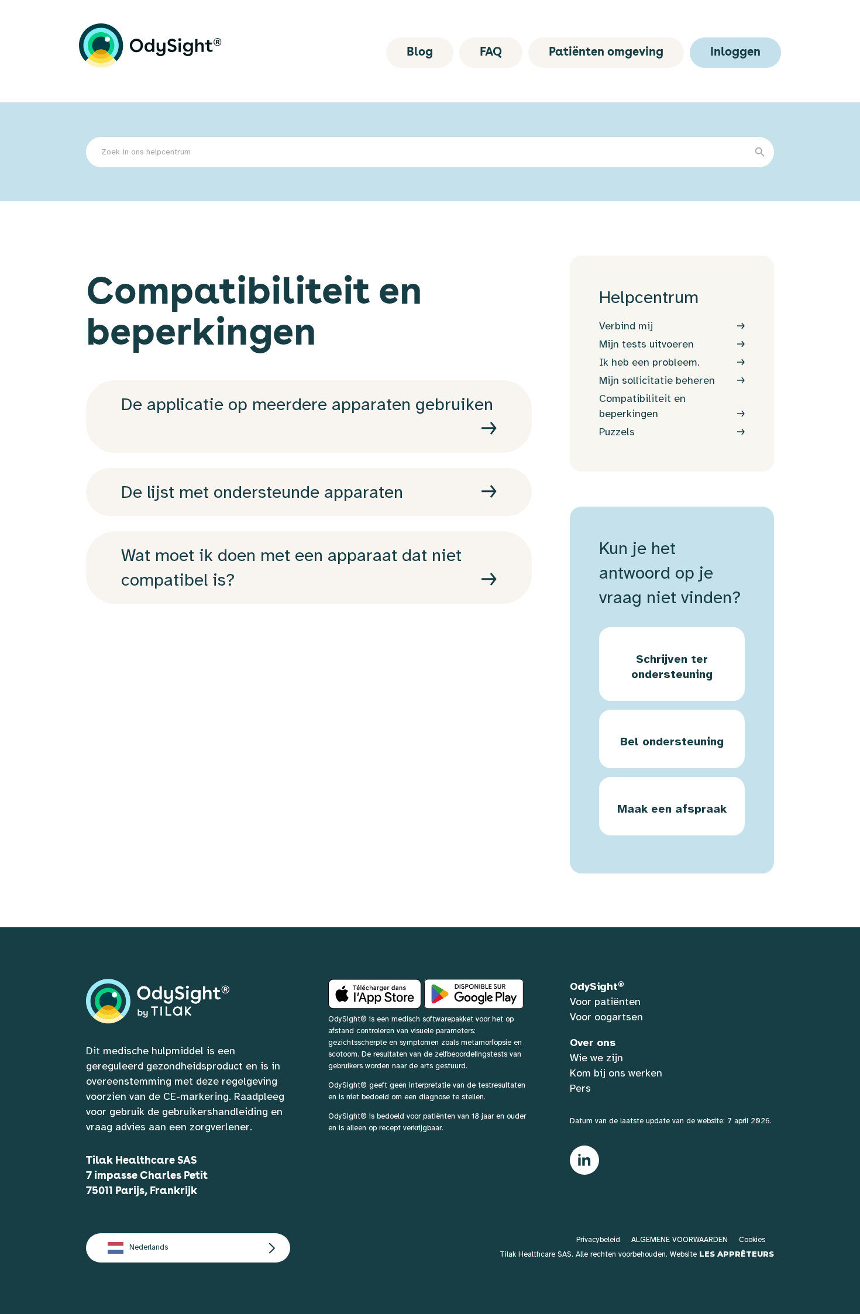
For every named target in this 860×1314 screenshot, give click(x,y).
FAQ (491, 53)
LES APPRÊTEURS (736, 1253)
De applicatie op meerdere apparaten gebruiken (307, 404)
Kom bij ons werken (616, 1073)
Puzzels (617, 431)
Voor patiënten (605, 1001)
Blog (420, 53)
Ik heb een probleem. (649, 362)
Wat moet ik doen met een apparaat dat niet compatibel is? (291, 567)
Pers (580, 1088)
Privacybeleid (598, 1239)
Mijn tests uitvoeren (646, 344)
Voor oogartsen (606, 1016)
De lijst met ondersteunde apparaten (262, 492)
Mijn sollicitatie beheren (657, 380)
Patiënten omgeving (606, 53)
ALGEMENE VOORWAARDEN (679, 1239)
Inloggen (735, 53)
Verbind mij (626, 325)
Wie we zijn (596, 1057)
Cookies (752, 1239)
